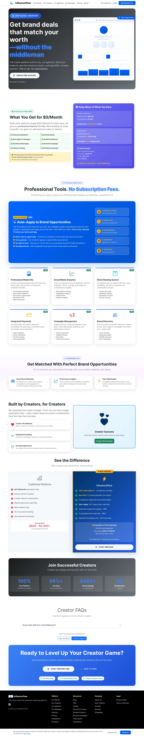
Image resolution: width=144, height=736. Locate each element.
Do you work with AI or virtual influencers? (39, 625)
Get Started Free (127, 3)
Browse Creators (79, 712)
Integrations (56, 719)
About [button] (86, 3)
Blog (75, 700)
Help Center (77, 719)
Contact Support (79, 638)
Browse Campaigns (80, 715)
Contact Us (107, 3)
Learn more (26, 733)
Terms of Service (122, 703)
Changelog (99, 712)
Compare (55, 722)
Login (115, 3)
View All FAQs (64, 638)
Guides (75, 706)
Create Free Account (26, 75)
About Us (98, 700)
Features (55, 712)
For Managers (70, 3)
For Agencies (59, 3)
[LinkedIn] (9, 704)
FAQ (74, 703)
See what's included (17, 82)
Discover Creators (80, 709)
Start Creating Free (60, 669)
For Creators (47, 3)
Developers (77, 722)
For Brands (37, 3)
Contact (98, 706)
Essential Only (112, 732)
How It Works (100, 703)
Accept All (125, 732)
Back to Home (90, 669)
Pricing (79, 3)
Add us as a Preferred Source (19, 709)
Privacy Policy (121, 700)
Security (98, 709)
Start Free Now (106, 547)
